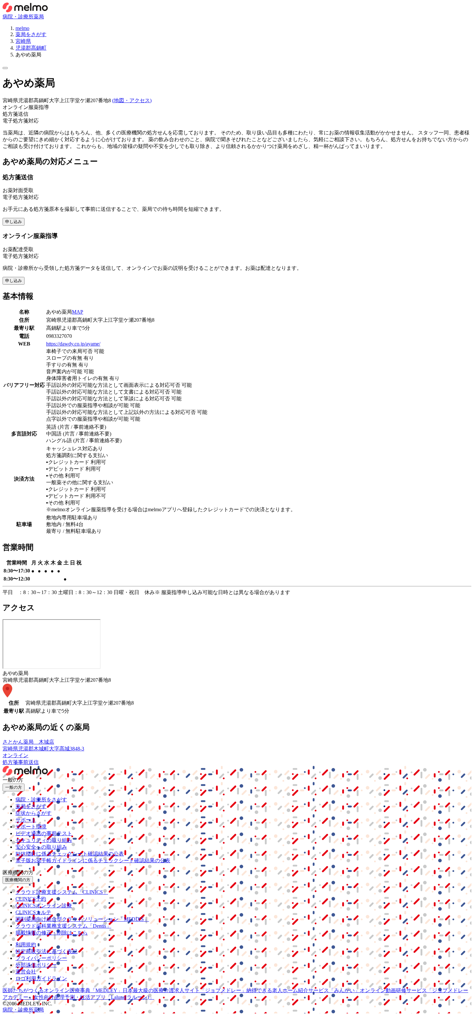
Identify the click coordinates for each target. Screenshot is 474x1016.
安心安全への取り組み (41, 847)
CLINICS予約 (30, 899)
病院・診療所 (18, 16)
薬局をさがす (30, 806)
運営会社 (25, 971)
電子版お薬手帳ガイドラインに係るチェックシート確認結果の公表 (92, 860)
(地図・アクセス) (132, 100)
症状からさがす (33, 813)
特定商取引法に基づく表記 (46, 951)
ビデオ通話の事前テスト (43, 833)
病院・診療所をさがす (41, 799)
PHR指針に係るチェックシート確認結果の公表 (69, 853)
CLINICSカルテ (33, 912)
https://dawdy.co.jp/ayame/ (73, 344)
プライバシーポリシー (41, 958)
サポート (25, 820)
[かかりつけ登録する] (5, 68)
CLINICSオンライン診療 (43, 905)
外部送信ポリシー (36, 965)
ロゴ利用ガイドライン (41, 978)
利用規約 (25, 944)
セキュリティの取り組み (43, 840)
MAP (77, 312)
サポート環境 (30, 826)
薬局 (39, 16)
